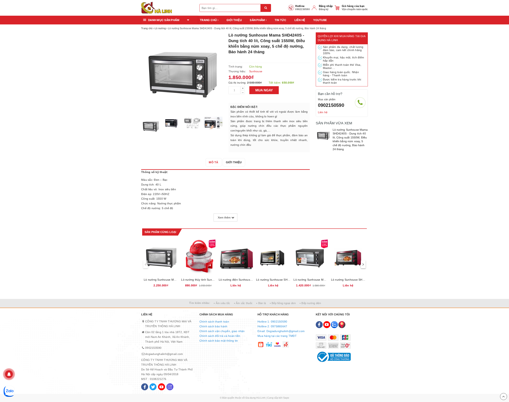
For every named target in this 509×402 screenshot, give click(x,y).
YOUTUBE (320, 20)
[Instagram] (169, 386)
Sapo (286, 397)
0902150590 (331, 105)
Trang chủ (209, 20)
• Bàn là (261, 303)
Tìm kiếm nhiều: (199, 303)
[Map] (341, 324)
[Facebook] (144, 386)
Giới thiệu (234, 20)
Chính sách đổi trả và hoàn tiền (219, 335)
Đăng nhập (326, 6)
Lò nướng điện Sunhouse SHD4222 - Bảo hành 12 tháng (236, 279)
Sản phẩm (257, 20)
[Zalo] (334, 324)
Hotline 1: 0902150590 (272, 321)
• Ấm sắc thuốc (243, 303)
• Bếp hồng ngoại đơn (283, 303)
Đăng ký (324, 9)
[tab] (213, 162)
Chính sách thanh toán (214, 321)
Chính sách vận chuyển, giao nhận (222, 331)
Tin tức (281, 20)
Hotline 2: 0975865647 (272, 326)
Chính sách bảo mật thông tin (218, 340)
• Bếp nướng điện (310, 303)
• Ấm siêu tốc (222, 303)
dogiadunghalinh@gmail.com (164, 354)
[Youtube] (161, 386)
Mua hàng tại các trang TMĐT (277, 335)
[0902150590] (360, 102)
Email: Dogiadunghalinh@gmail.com (281, 331)
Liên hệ (299, 20)
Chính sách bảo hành (213, 326)
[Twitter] (153, 386)
